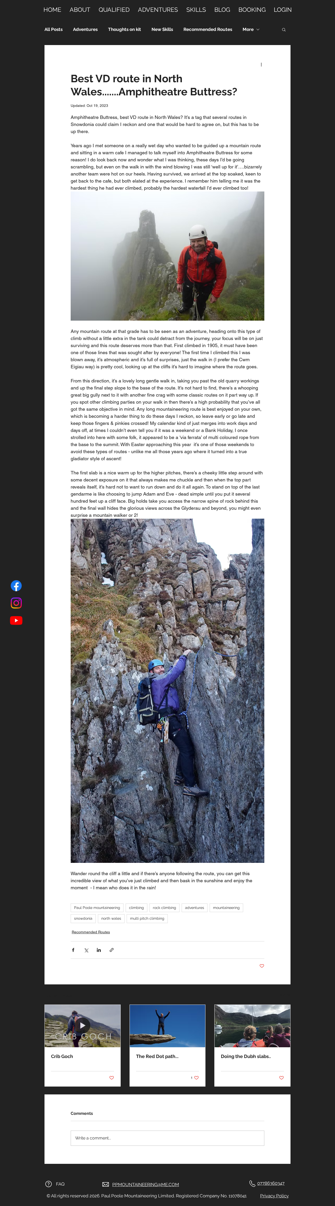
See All (285, 995)
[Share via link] (111, 949)
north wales (111, 918)
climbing (136, 908)
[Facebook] (16, 585)
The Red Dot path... (157, 1056)
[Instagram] (16, 603)
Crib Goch (62, 1056)
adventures (194, 908)
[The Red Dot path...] (167, 1026)
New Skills (162, 29)
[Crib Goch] (82, 1026)
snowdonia (83, 918)
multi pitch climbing (147, 918)
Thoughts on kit (124, 29)
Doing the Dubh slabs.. (246, 1056)
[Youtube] (16, 620)
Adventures (85, 29)
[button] (283, 29)
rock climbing (164, 908)
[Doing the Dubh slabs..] (252, 1026)
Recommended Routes (207, 29)
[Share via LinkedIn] (98, 949)
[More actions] (261, 64)
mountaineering (226, 908)
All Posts (53, 29)
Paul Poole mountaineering (97, 908)
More (248, 29)
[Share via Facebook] (73, 949)
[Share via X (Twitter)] (85, 949)
